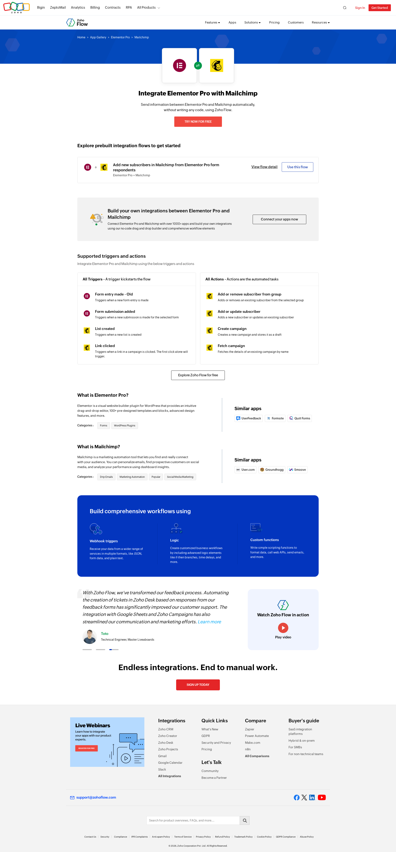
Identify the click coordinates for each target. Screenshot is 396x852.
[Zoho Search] (344, 7)
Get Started (379, 7)
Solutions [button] (251, 22)
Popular (156, 476)
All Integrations (169, 776)
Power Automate (257, 736)
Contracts (113, 7)
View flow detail (264, 167)
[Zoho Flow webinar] (107, 742)
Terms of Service (183, 837)
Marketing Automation (132, 476)
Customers (296, 22)
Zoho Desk (165, 742)
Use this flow (297, 167)
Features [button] (211, 22)
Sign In (360, 7)
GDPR (206, 736)
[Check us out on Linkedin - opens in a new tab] (312, 797)
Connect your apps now (279, 219)
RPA (129, 7)
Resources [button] (319, 22)
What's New (210, 729)
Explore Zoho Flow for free (198, 375)
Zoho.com (16, 7)
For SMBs (295, 747)
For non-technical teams (306, 754)
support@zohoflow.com (96, 797)
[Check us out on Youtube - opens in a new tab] (322, 797)
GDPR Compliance (286, 837)
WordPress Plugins (124, 425)
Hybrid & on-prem (302, 740)
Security (104, 837)
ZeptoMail (58, 7)
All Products (146, 7)
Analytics (78, 7)
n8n (248, 749)
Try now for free (198, 121)
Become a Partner (214, 777)
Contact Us (90, 837)
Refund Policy (222, 837)
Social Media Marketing (180, 476)
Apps (232, 22)
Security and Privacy (216, 742)
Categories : (85, 425)
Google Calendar (170, 762)
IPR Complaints (139, 837)
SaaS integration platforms (300, 731)
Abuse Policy (307, 837)
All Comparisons (257, 756)
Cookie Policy (264, 837)
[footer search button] (245, 820)
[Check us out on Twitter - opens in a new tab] (304, 797)
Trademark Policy (243, 837)
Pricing (274, 22)
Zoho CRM (165, 729)
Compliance (120, 837)
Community (210, 771)
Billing (95, 7)
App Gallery (98, 37)
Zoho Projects (168, 749)
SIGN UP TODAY (198, 684)
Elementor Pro (120, 37)
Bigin (41, 7)
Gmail (162, 756)
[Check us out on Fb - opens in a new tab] (297, 797)
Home (81, 37)
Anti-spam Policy (161, 837)
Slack (162, 769)
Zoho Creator (167, 736)
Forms (103, 425)
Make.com (252, 742)
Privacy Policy (203, 837)
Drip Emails (106, 476)
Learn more (209, 621)
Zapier (249, 729)
